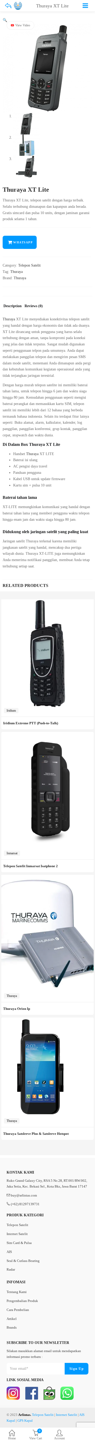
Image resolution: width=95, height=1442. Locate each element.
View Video (22, 25)
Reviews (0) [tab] (34, 306)
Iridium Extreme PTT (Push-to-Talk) (30, 723)
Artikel (12, 1319)
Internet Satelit (17, 1234)
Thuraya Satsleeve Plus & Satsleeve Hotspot (36, 1134)
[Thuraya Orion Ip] (47, 878)
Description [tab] (12, 306)
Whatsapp (23, 242)
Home (12, 1438)
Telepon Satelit (29, 265)
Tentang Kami (17, 1292)
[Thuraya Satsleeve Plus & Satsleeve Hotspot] (39, 1021)
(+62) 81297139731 (25, 1204)
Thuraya (16, 272)
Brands (12, 1327)
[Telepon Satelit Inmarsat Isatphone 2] (47, 735)
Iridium (11, 710)
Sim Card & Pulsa (19, 1243)
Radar (11, 1269)
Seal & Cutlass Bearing (23, 1261)
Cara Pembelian (18, 1310)
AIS (9, 1252)
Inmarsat (12, 853)
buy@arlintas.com (24, 1195)
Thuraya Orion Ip (16, 1009)
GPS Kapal (25, 1420)
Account (59, 1438)
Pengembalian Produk (22, 1301)
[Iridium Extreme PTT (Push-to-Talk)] (47, 602)
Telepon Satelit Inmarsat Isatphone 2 (30, 866)
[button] (5, 20)
